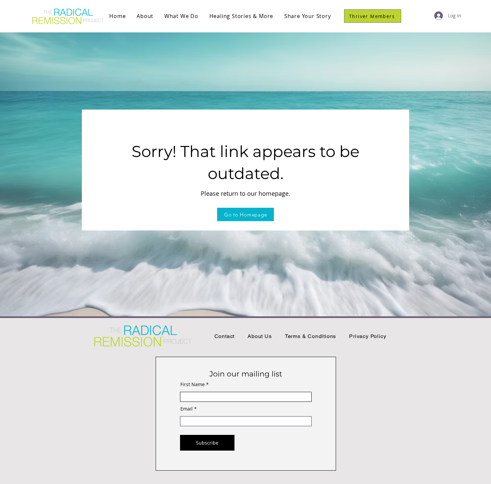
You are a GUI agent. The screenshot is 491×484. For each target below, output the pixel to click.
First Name (192, 384)
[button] (145, 16)
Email (186, 409)
